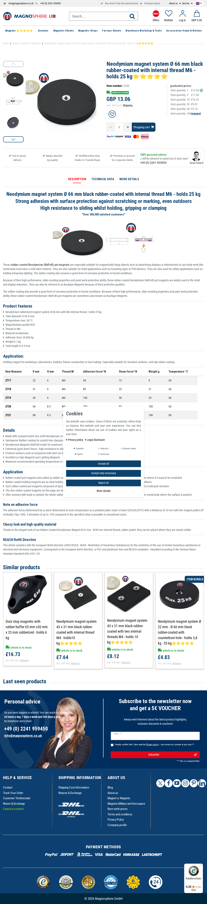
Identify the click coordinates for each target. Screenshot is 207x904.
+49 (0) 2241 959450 (50, 3)
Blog (110, 787)
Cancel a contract (13, 809)
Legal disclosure (96, 439)
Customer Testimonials (16, 798)
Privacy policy (76, 439)
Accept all (103, 463)
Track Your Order (13, 793)
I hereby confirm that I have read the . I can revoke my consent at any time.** (154, 744)
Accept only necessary (103, 473)
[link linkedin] (202, 783)
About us (173, 3)
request (196, 113)
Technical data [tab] (103, 179)
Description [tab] (77, 179)
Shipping (127, 105)
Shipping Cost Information (73, 787)
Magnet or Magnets (119, 798)
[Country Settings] (199, 2)
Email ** (118, 734)
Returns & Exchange (70, 793)
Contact (7, 787)
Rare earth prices (118, 809)
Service (186, 3)
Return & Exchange (14, 803)
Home (5, 43)
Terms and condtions (120, 814)
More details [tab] (129, 179)
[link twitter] (160, 783)
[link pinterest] (194, 783)
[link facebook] (169, 783)
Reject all (103, 482)
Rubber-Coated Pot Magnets (26, 43)
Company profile (117, 825)
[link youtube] (177, 783)
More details (104, 490)
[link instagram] (185, 783)
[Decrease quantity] (111, 127)
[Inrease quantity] (128, 127)
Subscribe (153, 754)
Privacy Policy (116, 819)
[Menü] (200, 866)
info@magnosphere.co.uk (20, 3)
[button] (13, 139)
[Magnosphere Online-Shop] (29, 16)
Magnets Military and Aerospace (126, 803)
